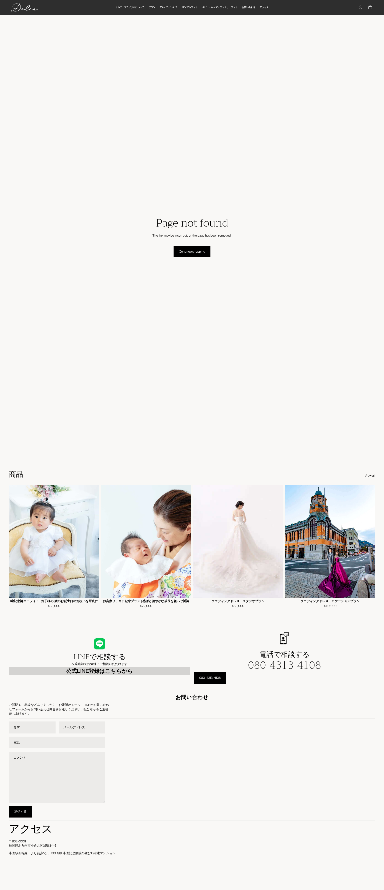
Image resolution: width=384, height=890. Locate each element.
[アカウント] (360, 7)
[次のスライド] (92, 541)
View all (370, 476)
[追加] (92, 591)
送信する (20, 812)
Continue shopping (192, 251)
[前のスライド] (15, 541)
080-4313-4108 (284, 665)
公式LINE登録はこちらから (99, 670)
